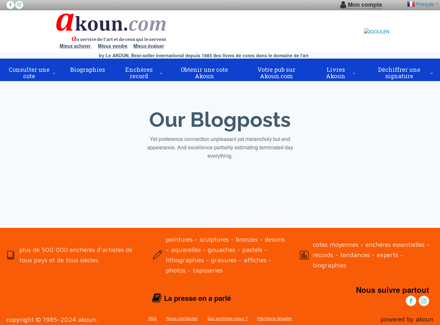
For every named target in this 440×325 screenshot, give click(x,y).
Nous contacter (182, 318)
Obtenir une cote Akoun (204, 73)
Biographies (87, 69)
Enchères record (139, 73)
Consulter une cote (29, 73)
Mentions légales (274, 318)
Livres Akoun (335, 73)
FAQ (152, 318)
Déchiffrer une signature (399, 73)
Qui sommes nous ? (227, 318)
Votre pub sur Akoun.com (276, 73)
